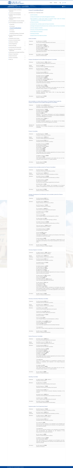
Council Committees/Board (15, 28)
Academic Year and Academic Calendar (15, 15)
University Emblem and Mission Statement (15, 10)
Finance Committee (34, 22)
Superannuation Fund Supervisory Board (39, 35)
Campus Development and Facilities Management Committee (43, 16)
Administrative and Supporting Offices (16, 52)
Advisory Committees (13, 57)
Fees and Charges (12, 45)
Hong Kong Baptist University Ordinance (15, 18)
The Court (12, 29)
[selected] (16, 2)
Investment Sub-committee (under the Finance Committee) (42, 23)
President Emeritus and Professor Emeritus (15, 36)
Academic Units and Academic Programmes (15, 50)
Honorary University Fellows (14, 40)
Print (64, 6)
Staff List (11, 59)
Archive (55, 2)
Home (51, 2)
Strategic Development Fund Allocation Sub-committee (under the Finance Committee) (48, 25)
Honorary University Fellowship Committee (39, 29)
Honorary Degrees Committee (36, 27)
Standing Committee (35, 33)
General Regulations (13, 43)
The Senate (12, 31)
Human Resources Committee (36, 31)
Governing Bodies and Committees (16, 22)
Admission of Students (13, 41)
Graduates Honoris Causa (14, 38)
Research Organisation (13, 54)
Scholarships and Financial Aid (15, 47)
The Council (12, 26)
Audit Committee (34, 14)
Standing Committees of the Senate (17, 33)
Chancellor (12, 24)
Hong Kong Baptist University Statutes (16, 20)
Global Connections (13, 55)
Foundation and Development (15, 12)
